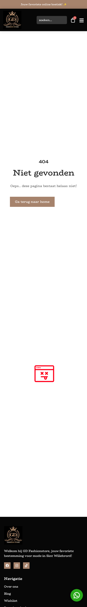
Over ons (11, 587)
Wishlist (10, 601)
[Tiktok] (26, 565)
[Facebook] (7, 565)
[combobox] (52, 20)
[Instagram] (17, 565)
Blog (7, 594)
